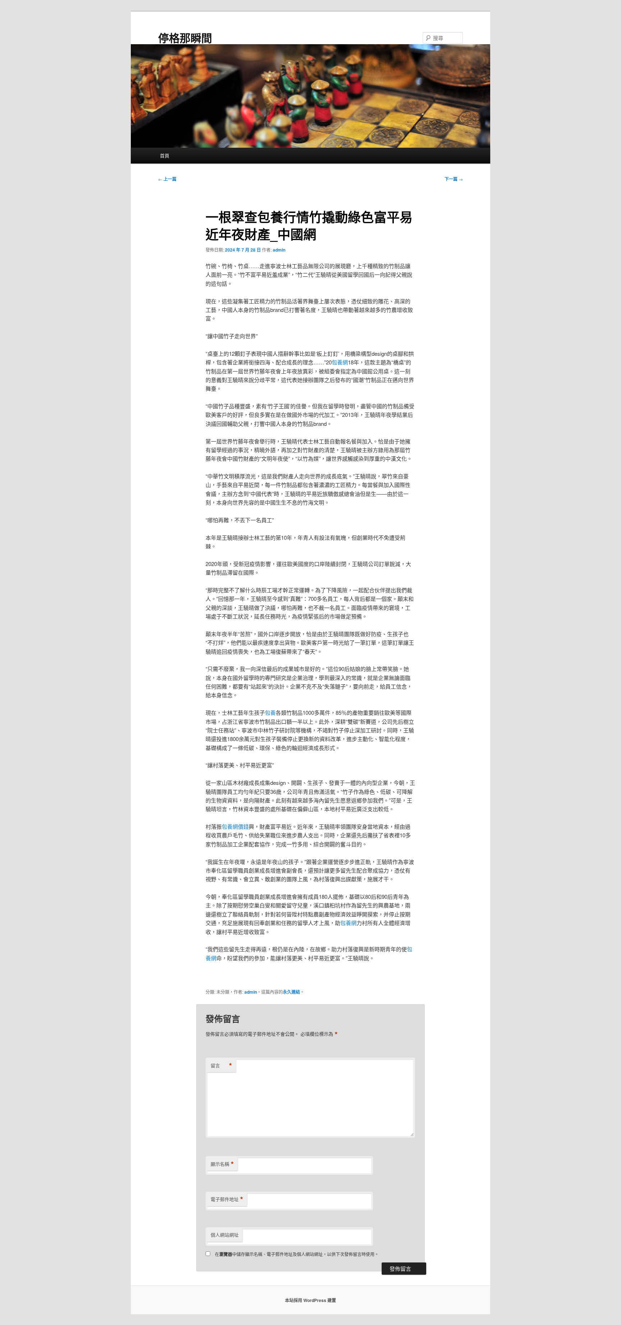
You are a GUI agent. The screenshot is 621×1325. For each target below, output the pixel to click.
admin (279, 250)
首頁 (164, 155)
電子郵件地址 (227, 1199)
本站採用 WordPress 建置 (310, 1300)
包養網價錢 (235, 826)
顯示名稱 (222, 1164)
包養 (270, 712)
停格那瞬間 (185, 37)
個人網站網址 (225, 1234)
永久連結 (291, 992)
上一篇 (167, 179)
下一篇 (454, 179)
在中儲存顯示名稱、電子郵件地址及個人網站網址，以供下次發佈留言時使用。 (297, 1254)
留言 (221, 1065)
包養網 (340, 362)
